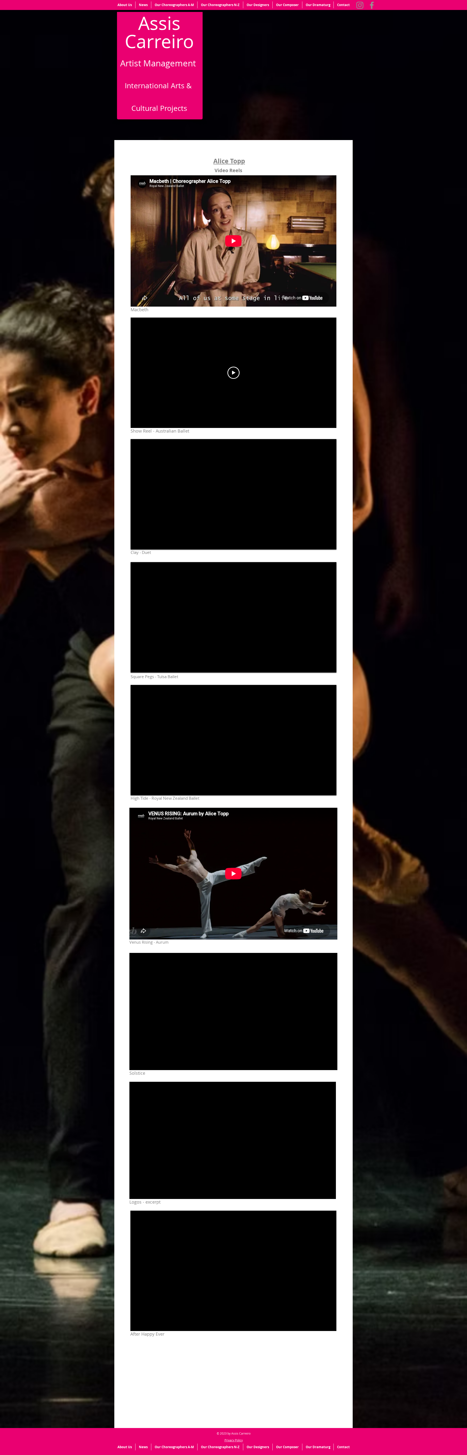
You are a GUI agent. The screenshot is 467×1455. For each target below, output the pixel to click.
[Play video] (233, 373)
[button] (124, 4)
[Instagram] (360, 5)
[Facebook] (372, 5)
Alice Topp (229, 161)
